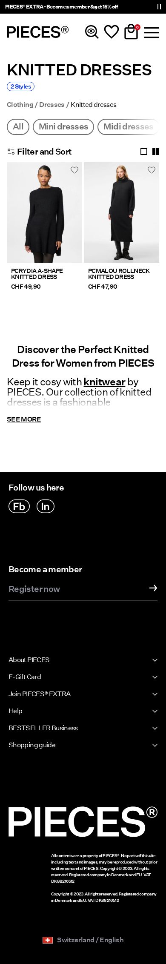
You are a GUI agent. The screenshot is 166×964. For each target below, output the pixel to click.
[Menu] (150, 31)
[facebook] (19, 506)
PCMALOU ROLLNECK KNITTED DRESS (119, 274)
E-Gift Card (25, 677)
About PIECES (29, 660)
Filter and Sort (44, 151)
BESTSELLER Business (43, 728)
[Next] (74, 217)
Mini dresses (63, 126)
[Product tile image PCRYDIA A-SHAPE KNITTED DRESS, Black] (44, 212)
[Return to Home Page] (38, 32)
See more (24, 419)
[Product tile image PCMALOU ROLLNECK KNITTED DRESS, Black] (121, 212)
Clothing (20, 104)
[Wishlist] (111, 31)
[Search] (91, 31)
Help (15, 711)
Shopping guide (32, 745)
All (18, 126)
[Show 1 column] (143, 151)
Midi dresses (128, 126)
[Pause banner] (159, 7)
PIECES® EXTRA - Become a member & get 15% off (61, 6)
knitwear (104, 382)
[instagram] (45, 506)
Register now (34, 589)
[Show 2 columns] (155, 151)
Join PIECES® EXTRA (39, 694)
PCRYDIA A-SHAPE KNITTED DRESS (37, 274)
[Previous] (15, 217)
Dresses (52, 104)
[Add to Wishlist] (74, 170)
